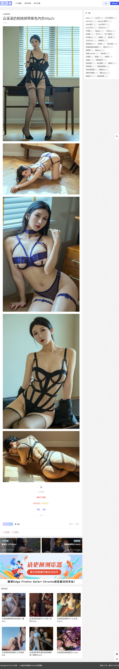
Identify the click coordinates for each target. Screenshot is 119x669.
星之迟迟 (112, 44)
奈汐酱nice (91, 37)
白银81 (90, 60)
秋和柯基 (90, 63)
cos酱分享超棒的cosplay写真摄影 (31, 665)
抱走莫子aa (91, 44)
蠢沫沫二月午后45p (9, 544)
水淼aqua (99, 50)
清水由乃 (105, 53)
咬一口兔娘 (110, 34)
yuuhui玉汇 (91, 28)
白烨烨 (108, 57)
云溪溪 (90, 34)
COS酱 (14, 665)
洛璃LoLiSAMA (92, 53)
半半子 (99, 34)
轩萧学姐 (90, 66)
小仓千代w (91, 40)
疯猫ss (99, 57)
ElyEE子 (99, 18)
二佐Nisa (110, 31)
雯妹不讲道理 (92, 73)
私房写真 (7, 14)
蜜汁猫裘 (101, 63)
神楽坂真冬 (101, 60)
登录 (106, 3)
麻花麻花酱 (102, 76)
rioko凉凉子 (103, 24)
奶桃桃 (102, 37)
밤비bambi (104, 28)
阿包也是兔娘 (91, 69)
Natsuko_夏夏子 (104, 21)
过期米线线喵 (103, 66)
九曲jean (99, 31)
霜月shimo (104, 73)
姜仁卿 (111, 37)
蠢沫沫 (112, 63)
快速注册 (114, 3)
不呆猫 (89, 31)
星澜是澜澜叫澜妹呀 (93, 47)
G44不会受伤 (110, 18)
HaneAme (91, 21)
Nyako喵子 (91, 24)
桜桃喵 (89, 50)
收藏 (18, 524)
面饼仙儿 (90, 76)
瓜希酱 (89, 57)
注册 (44, 509)
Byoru (89, 18)
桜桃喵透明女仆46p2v (72, 544)
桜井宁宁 (108, 47)
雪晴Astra (103, 69)
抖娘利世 (102, 40)
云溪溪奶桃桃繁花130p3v (67, 652)
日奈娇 (102, 44)
